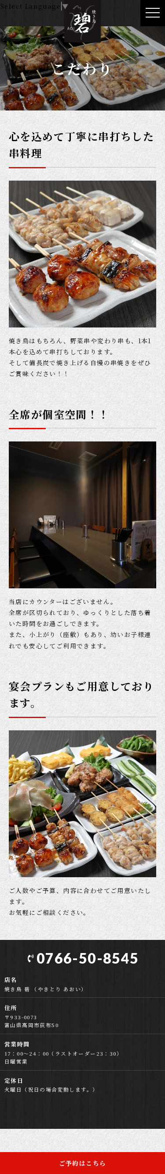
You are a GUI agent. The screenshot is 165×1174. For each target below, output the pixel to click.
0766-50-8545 (88, 958)
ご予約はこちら (82, 1163)
